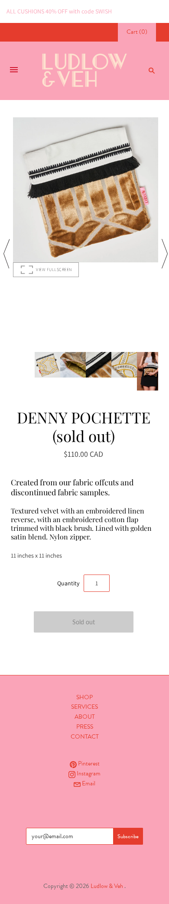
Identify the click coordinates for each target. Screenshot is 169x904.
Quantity (68, 583)
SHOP (84, 697)
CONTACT (85, 736)
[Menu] (14, 70)
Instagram (88, 773)
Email (88, 783)
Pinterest (88, 763)
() (137, 31)
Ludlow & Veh (107, 886)
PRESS (84, 726)
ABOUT (85, 716)
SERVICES (84, 706)
